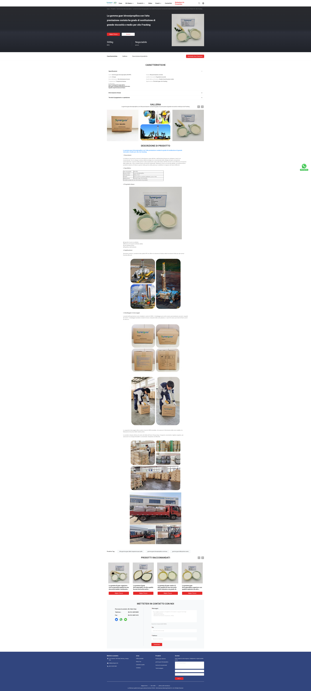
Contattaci (157, 644)
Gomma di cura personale (161, 665)
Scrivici (128, 34)
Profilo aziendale (139, 658)
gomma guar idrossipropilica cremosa (157, 551)
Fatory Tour (138, 661)
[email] (116, 619)
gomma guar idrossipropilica (124, 8)
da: (153, 627)
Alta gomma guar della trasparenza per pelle (130, 551)
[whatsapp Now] (304, 170)
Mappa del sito (144, 685)
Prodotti (113, 8)
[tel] (130, 619)
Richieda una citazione (195, 56)
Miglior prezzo (113, 34)
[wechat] (125, 619)
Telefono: (154, 635)
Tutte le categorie (159, 668)
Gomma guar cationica (161, 658)
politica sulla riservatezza (164, 685)
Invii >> (179, 678)
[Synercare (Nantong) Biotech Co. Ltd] (112, 2)
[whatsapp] (121, 619)
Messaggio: (155, 608)
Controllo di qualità (140, 664)
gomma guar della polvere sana (180, 551)
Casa (108, 8)
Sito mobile (153, 685)
